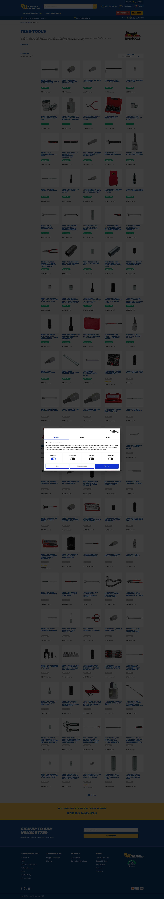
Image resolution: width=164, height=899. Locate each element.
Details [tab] (82, 437)
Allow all (106, 466)
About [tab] (108, 437)
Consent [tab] (56, 437)
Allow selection (82, 466)
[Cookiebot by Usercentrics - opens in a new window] (111, 431)
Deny (57, 466)
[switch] (72, 459)
